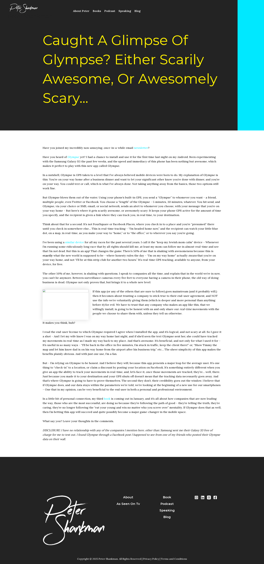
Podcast (109, 11)
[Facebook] (215, 497)
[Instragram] (196, 497)
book (107, 398)
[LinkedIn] (202, 497)
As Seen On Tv (128, 504)
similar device (74, 242)
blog (167, 517)
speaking (167, 510)
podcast (167, 504)
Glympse (73, 157)
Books (97, 11)
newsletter (141, 148)
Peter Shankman (30, 16)
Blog (137, 11)
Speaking (125, 11)
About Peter (81, 11)
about (128, 497)
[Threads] (209, 497)
